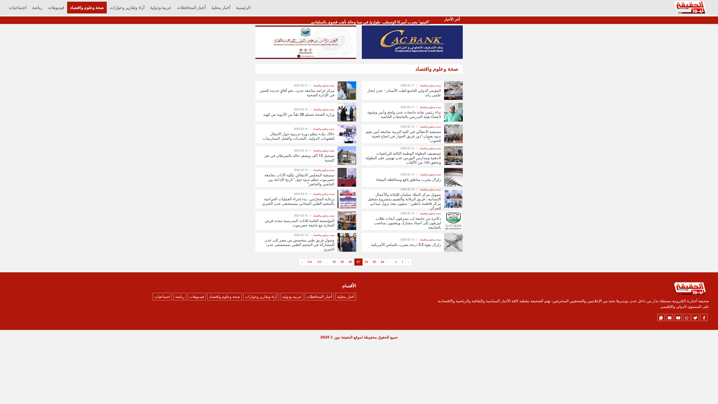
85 (374, 262)
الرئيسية (243, 7)
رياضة (37, 7)
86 (366, 262)
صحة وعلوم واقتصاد (87, 7)
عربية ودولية (160, 7)
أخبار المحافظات (191, 7)
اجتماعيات (18, 7)
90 (334, 262)
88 (350, 262)
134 (309, 262)
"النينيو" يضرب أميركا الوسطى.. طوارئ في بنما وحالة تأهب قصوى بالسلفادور (370, 22)
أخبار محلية (220, 7)
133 (319, 262)
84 (382, 262)
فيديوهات (56, 7)
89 (342, 262)
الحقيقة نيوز (343, 337)
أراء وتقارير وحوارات (127, 7)
